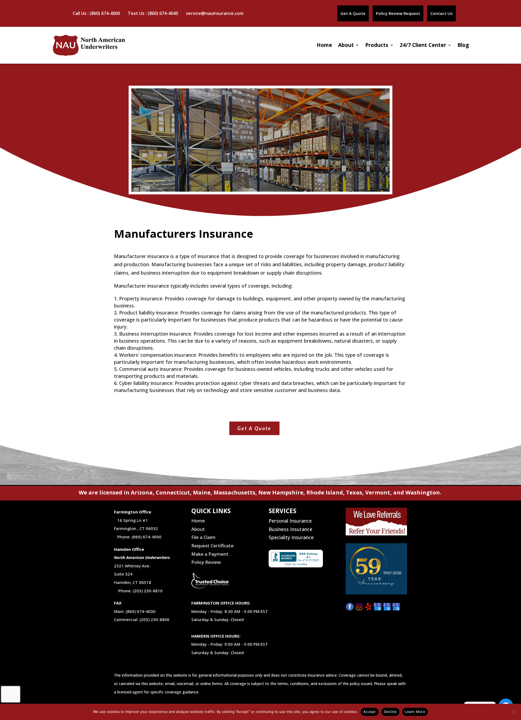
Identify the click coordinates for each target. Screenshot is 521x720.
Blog (463, 45)
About (346, 45)
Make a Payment (209, 554)
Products (376, 45)
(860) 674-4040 (163, 13)
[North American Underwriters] (378, 609)
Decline (390, 711)
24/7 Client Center (423, 45)
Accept (369, 711)
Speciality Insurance (291, 537)
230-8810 (153, 590)
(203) (138, 590)
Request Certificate (212, 545)
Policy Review (206, 562)
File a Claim (203, 537)
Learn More (415, 711)
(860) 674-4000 (105, 13)
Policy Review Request (398, 13)
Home (324, 45)
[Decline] (514, 712)
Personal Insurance (290, 521)
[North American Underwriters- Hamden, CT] (387, 609)
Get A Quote (353, 13)
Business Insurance (290, 529)
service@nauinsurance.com (214, 13)
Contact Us (441, 13)
